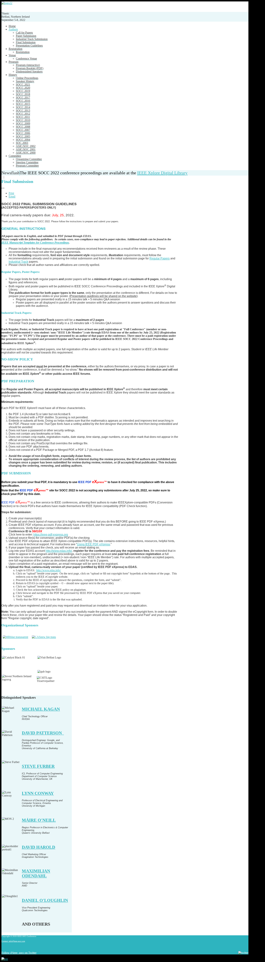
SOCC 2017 (23, 97)
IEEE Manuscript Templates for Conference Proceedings (35, 242)
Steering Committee (27, 162)
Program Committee (27, 165)
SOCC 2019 (23, 90)
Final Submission (26, 42)
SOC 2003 (22, 142)
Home (12, 26)
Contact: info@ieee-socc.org (13, 941)
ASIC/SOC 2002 (26, 146)
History (13, 74)
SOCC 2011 (23, 116)
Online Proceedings (27, 77)
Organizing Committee (29, 159)
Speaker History (25, 81)
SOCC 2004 (23, 139)
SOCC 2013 (23, 110)
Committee (15, 155)
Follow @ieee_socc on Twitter (18, 952)
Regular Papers (159, 258)
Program (13, 61)
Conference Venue (26, 58)
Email (12, 196)
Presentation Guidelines (29, 45)
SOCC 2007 (23, 129)
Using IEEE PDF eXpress (93, 544)
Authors (13, 29)
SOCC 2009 (23, 123)
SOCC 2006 (23, 133)
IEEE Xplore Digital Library (162, 173)
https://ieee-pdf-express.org (50, 534)
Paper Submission (26, 35)
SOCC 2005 (23, 136)
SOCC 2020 (23, 87)
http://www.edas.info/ (59, 550)
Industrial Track (18, 261)
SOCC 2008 (23, 126)
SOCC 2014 (23, 107)
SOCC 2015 (23, 103)
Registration (15, 48)
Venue (12, 55)
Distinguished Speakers (29, 71)
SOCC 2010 (23, 120)
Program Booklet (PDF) (29, 68)
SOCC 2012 (23, 113)
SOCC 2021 (23, 84)
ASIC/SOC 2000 (26, 152)
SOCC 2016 (23, 100)
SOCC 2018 (23, 94)
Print (11, 193)
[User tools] (2, 188)
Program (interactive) (28, 65)
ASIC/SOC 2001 (26, 149)
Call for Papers (24, 32)
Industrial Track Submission (32, 39)
